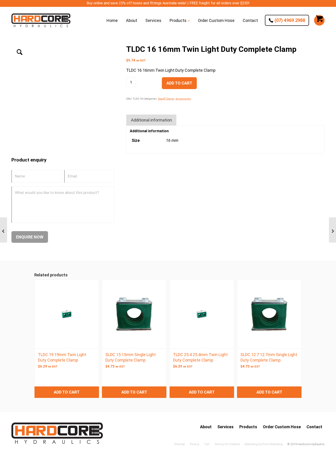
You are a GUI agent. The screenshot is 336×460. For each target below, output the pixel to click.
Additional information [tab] (151, 120)
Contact (314, 426)
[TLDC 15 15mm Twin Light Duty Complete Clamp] (3, 230)
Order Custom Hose (282, 426)
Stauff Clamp (166, 98)
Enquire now (29, 237)
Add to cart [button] (67, 392)
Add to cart (179, 83)
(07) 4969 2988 (289, 20)
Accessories (183, 98)
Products (248, 426)
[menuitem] (112, 20)
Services (225, 426)
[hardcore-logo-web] (40, 20)
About (206, 426)
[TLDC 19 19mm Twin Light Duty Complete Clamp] (332, 230)
